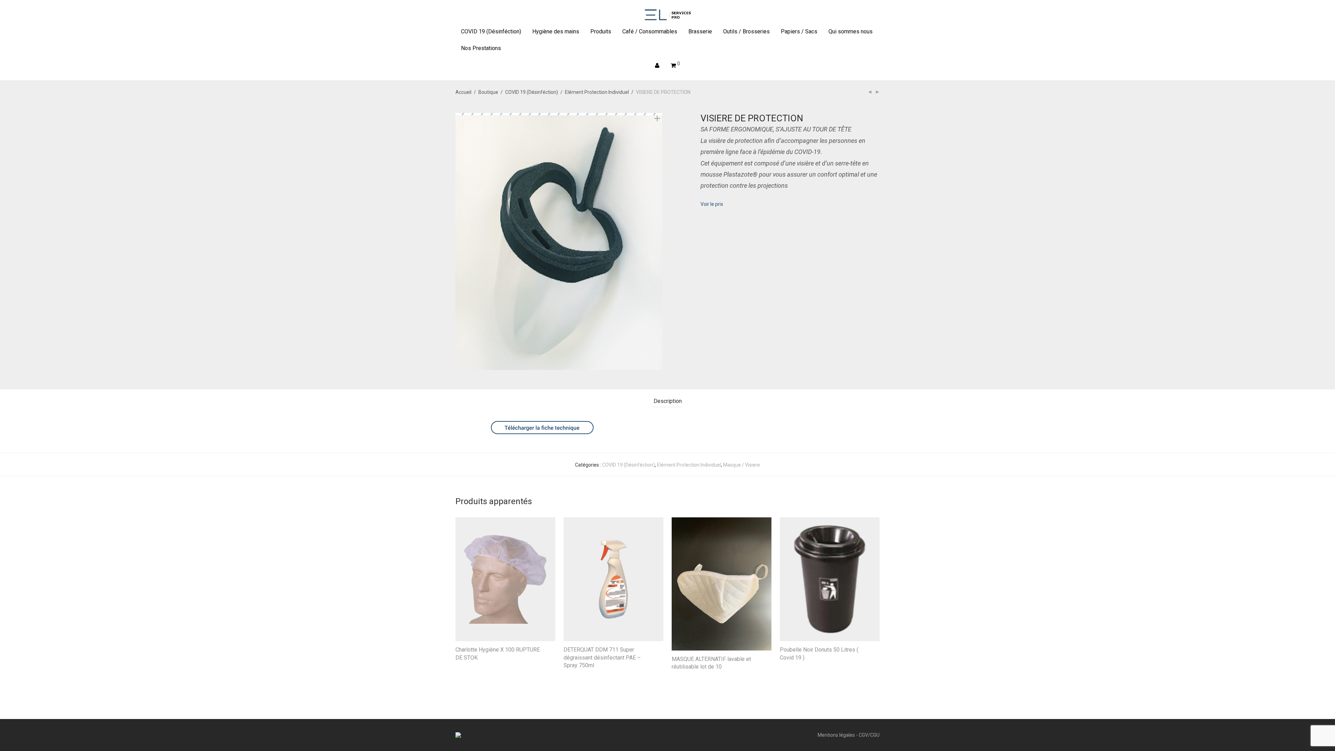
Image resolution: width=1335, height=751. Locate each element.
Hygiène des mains (555, 31)
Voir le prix (712, 204)
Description (668, 401)
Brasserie (700, 31)
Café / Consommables (649, 31)
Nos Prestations (481, 48)
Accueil (463, 92)
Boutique (488, 92)
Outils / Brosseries (746, 31)
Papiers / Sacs (799, 31)
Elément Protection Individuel (597, 92)
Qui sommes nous (850, 31)
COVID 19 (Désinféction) (491, 31)
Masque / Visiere (741, 465)
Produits (600, 31)
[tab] (668, 401)
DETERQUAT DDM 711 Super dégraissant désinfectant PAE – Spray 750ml (602, 657)
